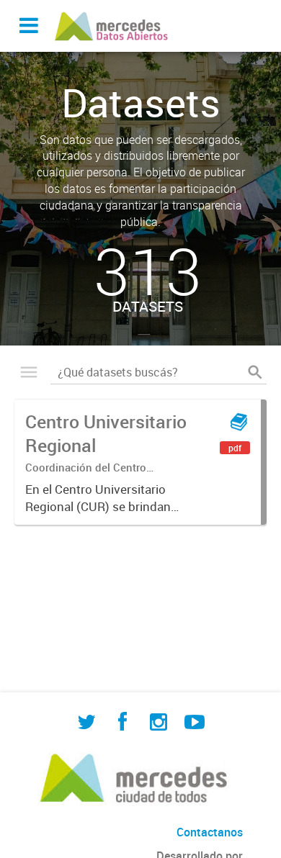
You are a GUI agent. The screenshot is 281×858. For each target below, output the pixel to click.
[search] (255, 372)
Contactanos (210, 832)
